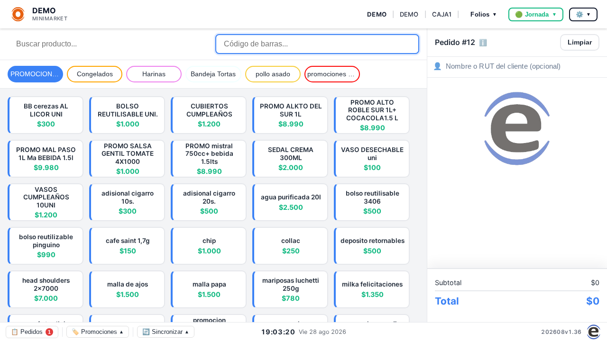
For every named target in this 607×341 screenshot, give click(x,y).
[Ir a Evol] (593, 332)
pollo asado (273, 74)
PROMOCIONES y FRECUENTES (36, 74)
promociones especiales (333, 74)
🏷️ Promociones (98, 331)
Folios (483, 14)
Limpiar (580, 42)
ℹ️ (483, 42)
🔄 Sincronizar (165, 331)
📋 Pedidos (31, 331)
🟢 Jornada (535, 14)
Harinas (154, 74)
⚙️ (583, 14)
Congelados (95, 74)
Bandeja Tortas (213, 74)
